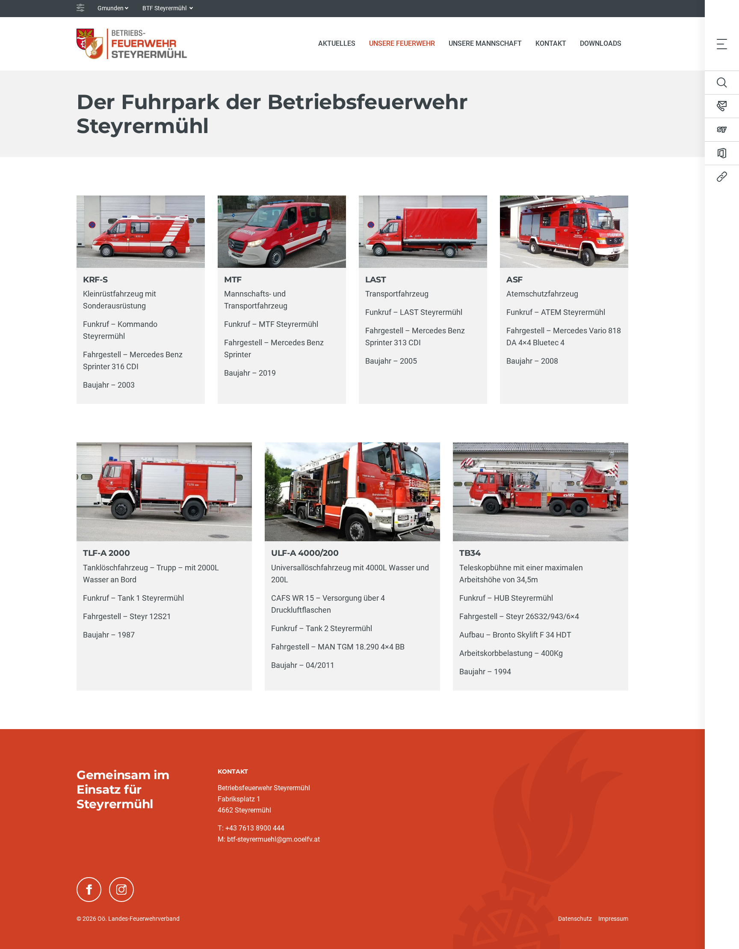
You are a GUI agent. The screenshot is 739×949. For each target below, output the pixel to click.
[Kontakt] (722, 106)
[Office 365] (722, 153)
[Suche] (722, 82)
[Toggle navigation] (722, 43)
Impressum (613, 918)
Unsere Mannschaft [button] (485, 43)
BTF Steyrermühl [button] (165, 8)
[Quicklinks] (722, 176)
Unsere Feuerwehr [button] (402, 43)
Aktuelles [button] (336, 43)
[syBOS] (722, 129)
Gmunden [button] (111, 8)
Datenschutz (575, 918)
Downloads (600, 43)
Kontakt (550, 43)
